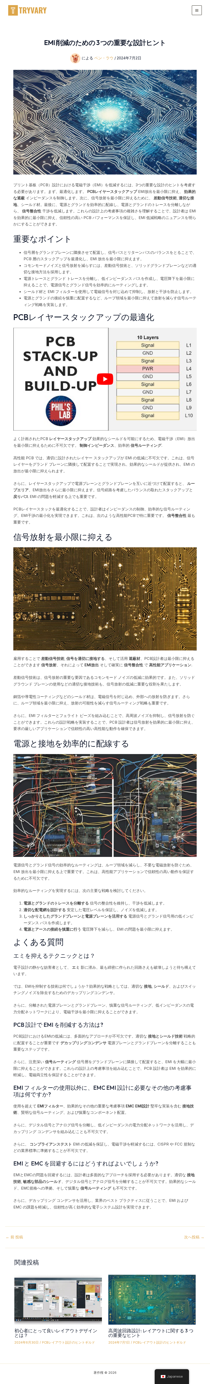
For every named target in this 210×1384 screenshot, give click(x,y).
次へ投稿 (194, 1237)
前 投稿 (14, 1237)
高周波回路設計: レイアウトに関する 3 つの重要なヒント (150, 1333)
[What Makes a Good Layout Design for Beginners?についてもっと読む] (58, 1299)
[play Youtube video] (105, 379)
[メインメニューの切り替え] (197, 10)
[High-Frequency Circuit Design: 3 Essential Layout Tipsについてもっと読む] (152, 1299)
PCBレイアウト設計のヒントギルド (68, 1342)
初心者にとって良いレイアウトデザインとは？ (55, 1333)
